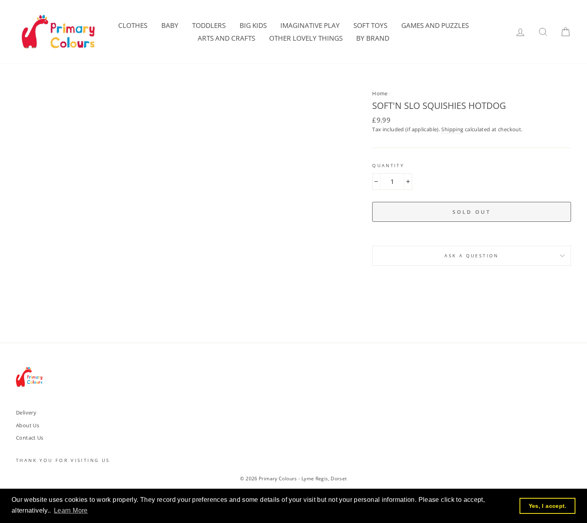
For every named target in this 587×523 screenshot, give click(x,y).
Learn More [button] (71, 510)
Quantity (388, 165)
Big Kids (253, 25)
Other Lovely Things (306, 38)
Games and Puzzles (435, 25)
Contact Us (30, 437)
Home (380, 93)
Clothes (132, 25)
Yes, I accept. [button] (548, 506)
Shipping (452, 129)
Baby (169, 25)
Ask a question (471, 256)
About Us (27, 425)
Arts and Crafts (226, 38)
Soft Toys (370, 25)
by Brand (372, 38)
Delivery (26, 412)
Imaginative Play (310, 25)
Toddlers (209, 25)
